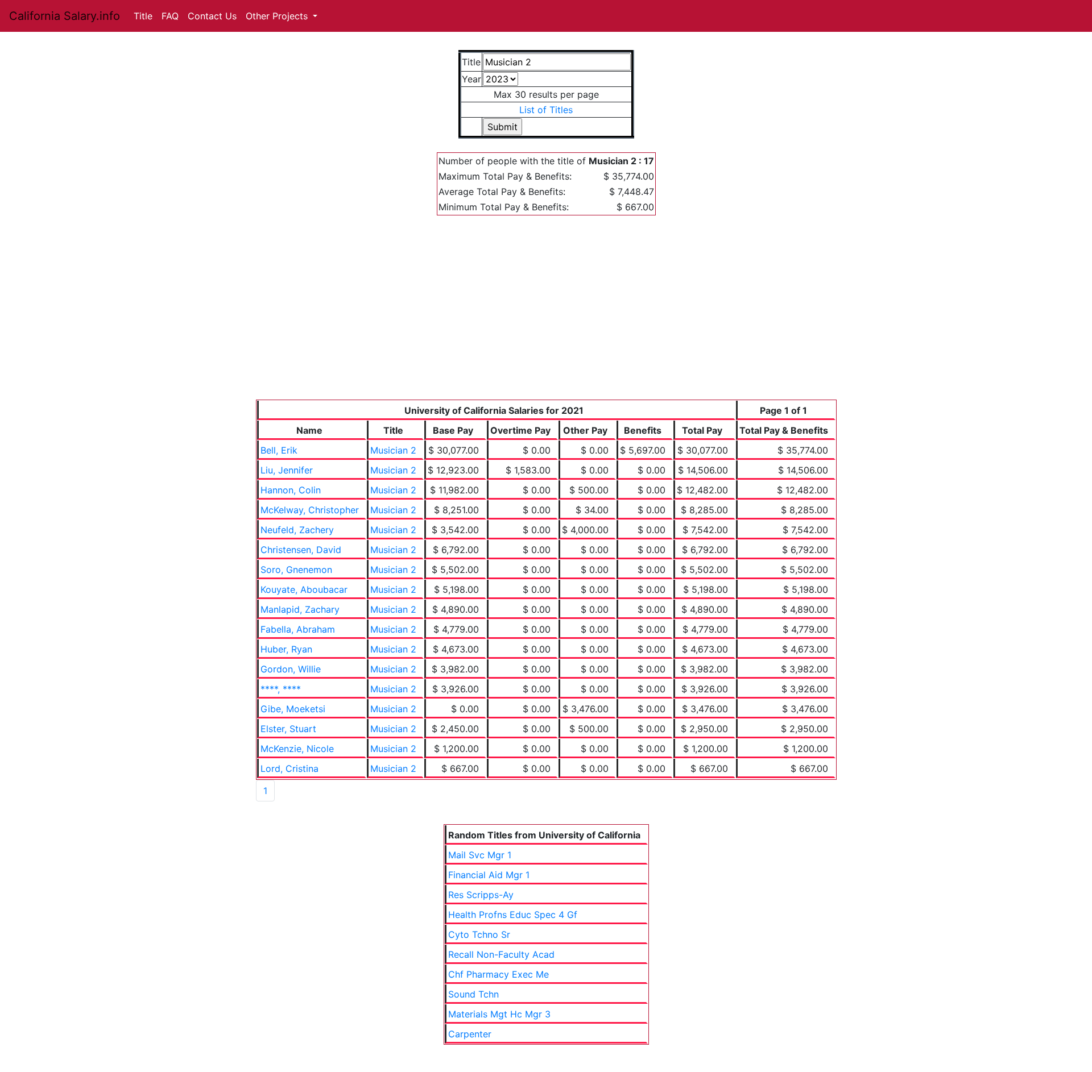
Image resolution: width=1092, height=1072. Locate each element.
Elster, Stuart (288, 728)
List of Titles (546, 109)
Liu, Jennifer (286, 470)
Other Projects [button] (278, 16)
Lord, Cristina (289, 768)
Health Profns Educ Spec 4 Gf (512, 914)
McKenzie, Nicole (297, 748)
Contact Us (212, 16)
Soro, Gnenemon (296, 569)
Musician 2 (393, 450)
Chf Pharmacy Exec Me (498, 974)
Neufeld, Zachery (297, 529)
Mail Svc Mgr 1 (479, 855)
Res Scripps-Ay (481, 894)
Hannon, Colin (290, 490)
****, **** (280, 689)
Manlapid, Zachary (300, 609)
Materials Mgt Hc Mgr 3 (499, 1014)
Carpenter (469, 1034)
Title (143, 16)
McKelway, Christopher (309, 510)
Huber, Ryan (286, 649)
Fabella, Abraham (297, 629)
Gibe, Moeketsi (292, 708)
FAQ (170, 16)
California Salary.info (64, 16)
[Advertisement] (546, 314)
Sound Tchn (473, 994)
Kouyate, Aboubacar (304, 589)
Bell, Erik (278, 450)
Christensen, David (300, 549)
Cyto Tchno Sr (479, 934)
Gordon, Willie (290, 669)
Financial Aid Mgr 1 (489, 874)
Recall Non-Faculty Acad (501, 954)
